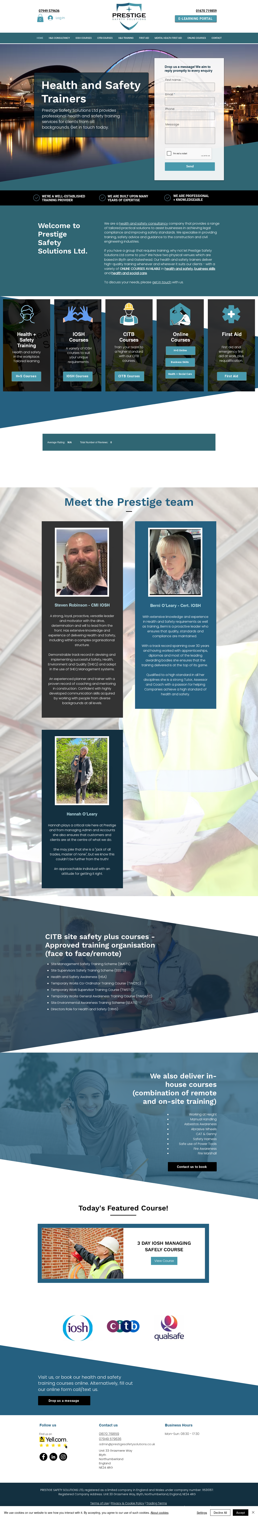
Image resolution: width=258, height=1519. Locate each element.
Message (172, 124)
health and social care (129, 273)
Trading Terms (156, 1503)
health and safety (179, 268)
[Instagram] (63, 1457)
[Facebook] (43, 1457)
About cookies (160, 1513)
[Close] (253, 1512)
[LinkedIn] (53, 1457)
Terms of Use (99, 1503)
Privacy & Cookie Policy (127, 1503)
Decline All (220, 1513)
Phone (170, 108)
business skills (204, 268)
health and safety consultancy (143, 223)
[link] (164, 1246)
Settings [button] (202, 1513)
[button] (40, 18)
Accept (240, 1513)
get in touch (161, 282)
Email (169, 94)
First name (173, 79)
